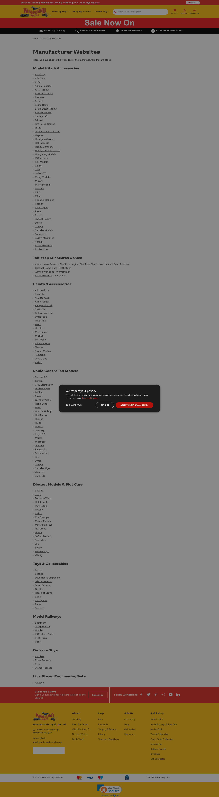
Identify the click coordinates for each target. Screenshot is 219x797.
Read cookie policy (90, 398)
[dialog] (109, 398)
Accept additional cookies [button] (134, 405)
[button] (74, 405)
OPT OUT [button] (105, 405)
